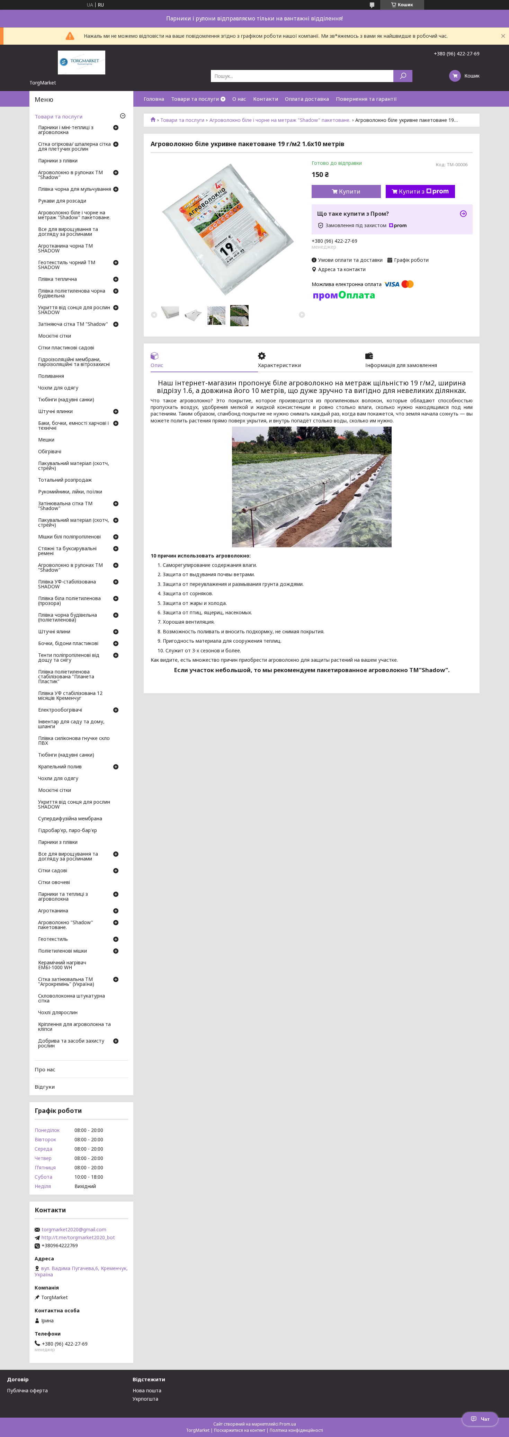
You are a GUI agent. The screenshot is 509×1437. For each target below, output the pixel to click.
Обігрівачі (49, 452)
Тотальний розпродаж (65, 480)
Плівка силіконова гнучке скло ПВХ (74, 741)
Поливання (51, 376)
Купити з (412, 191)
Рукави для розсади (62, 201)
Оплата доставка (307, 98)
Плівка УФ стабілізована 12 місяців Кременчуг (70, 696)
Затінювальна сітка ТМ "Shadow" (65, 506)
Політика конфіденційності (296, 1430)
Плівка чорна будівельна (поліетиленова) (67, 618)
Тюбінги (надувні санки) (66, 400)
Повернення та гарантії (366, 98)
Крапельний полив (60, 767)
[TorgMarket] (81, 62)
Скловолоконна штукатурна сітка (71, 998)
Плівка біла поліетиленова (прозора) (69, 601)
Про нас (45, 1069)
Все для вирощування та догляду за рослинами (68, 232)
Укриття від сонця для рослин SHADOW (74, 310)
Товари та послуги (195, 98)
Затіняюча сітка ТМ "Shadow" (73, 324)
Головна (154, 98)
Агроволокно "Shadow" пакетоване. (65, 925)
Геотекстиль (53, 939)
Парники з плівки (58, 161)
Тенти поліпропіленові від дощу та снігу (68, 658)
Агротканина (53, 911)
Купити (349, 191)
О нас (239, 98)
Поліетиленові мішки (62, 951)
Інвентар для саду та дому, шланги (71, 724)
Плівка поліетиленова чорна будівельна (71, 293)
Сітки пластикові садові (66, 348)
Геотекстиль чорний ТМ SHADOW (66, 265)
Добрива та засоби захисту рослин (71, 1043)
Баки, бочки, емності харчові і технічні (73, 426)
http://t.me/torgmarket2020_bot (78, 1237)
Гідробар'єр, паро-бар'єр (67, 830)
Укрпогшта (145, 1398)
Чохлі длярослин (58, 1013)
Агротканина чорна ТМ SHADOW (65, 248)
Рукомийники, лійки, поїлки (70, 492)
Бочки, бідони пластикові (68, 643)
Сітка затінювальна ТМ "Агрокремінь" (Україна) (66, 982)
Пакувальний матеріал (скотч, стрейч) (73, 466)
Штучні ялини (54, 632)
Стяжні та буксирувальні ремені (67, 551)
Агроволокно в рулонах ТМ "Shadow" (70, 175)
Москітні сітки (54, 336)
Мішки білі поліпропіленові (69, 537)
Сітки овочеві (54, 882)
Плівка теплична (57, 279)
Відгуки (45, 1086)
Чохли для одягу (58, 388)
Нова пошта (147, 1390)
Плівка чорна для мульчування (74, 189)
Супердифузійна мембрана (70, 819)
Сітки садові (52, 871)
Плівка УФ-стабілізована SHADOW (67, 584)
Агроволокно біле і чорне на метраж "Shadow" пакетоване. (279, 120)
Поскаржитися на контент (239, 1430)
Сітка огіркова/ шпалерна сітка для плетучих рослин (74, 147)
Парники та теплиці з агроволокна (63, 897)
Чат (485, 1419)
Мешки (46, 440)
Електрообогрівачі (60, 710)
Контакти (265, 98)
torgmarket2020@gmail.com (74, 1229)
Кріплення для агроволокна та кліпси (74, 1027)
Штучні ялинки (55, 411)
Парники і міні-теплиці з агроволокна (65, 130)
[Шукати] (402, 76)
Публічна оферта (27, 1390)
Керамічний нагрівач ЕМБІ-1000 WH (62, 965)
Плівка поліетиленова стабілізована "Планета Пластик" (66, 677)
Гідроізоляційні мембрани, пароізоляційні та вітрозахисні (74, 362)
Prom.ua (287, 1424)
